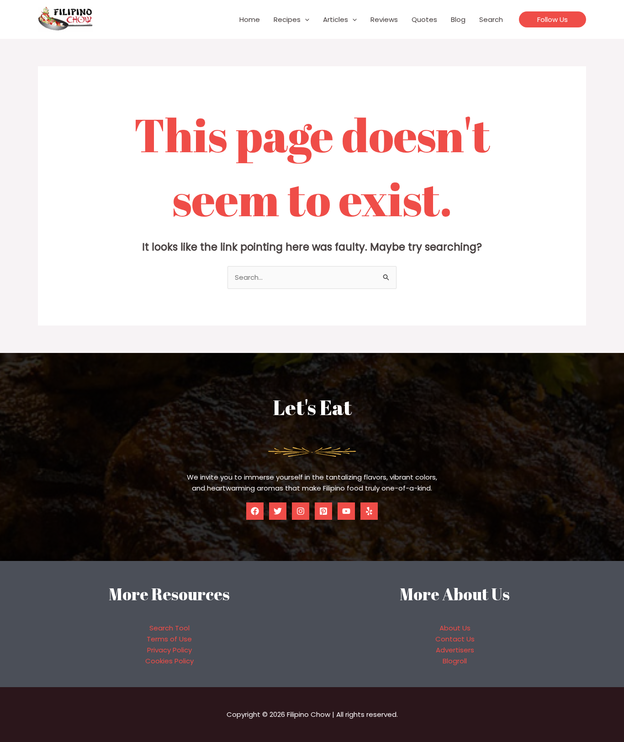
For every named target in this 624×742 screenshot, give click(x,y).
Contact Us (455, 639)
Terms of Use (169, 639)
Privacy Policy (169, 650)
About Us (455, 628)
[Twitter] (277, 511)
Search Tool (169, 628)
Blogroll (455, 661)
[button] (305, 20)
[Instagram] (300, 511)
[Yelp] (369, 511)
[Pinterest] (323, 511)
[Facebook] (255, 511)
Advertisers (455, 650)
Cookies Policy (169, 661)
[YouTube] (346, 511)
